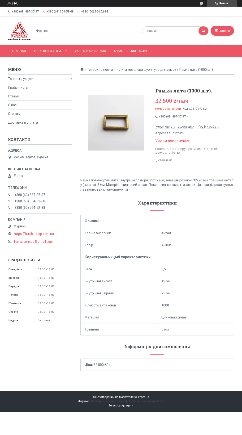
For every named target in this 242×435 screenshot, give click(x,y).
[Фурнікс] (19, 39)
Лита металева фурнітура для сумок (147, 69)
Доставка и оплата (90, 51)
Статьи (13, 96)
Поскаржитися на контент (108, 401)
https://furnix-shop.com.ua (34, 234)
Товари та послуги (101, 69)
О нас (118, 51)
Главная (19, 51)
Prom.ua (143, 397)
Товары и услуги (47, 51)
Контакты (139, 51)
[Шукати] (203, 30)
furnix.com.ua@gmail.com (33, 241)
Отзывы (14, 114)
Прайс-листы (18, 87)
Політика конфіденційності (146, 401)
